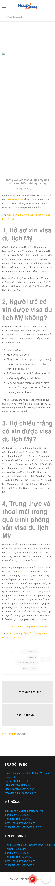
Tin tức (18, 188)
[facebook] (42, 659)
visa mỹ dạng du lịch (27, 662)
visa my (32, 657)
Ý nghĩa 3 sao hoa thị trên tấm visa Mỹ (28, 626)
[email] (49, 659)
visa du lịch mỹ (29, 651)
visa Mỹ (22, 571)
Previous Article (29, 692)
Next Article (25, 714)
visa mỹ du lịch (29, 668)
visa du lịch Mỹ (15, 199)
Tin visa (27, 188)
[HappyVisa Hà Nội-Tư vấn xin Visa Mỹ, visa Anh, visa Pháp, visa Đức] (27, 6)
